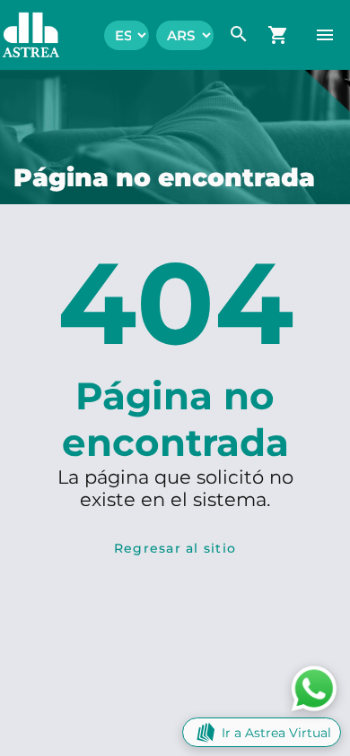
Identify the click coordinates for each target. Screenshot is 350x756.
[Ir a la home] (22, 35)
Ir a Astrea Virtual (276, 733)
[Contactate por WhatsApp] (314, 687)
